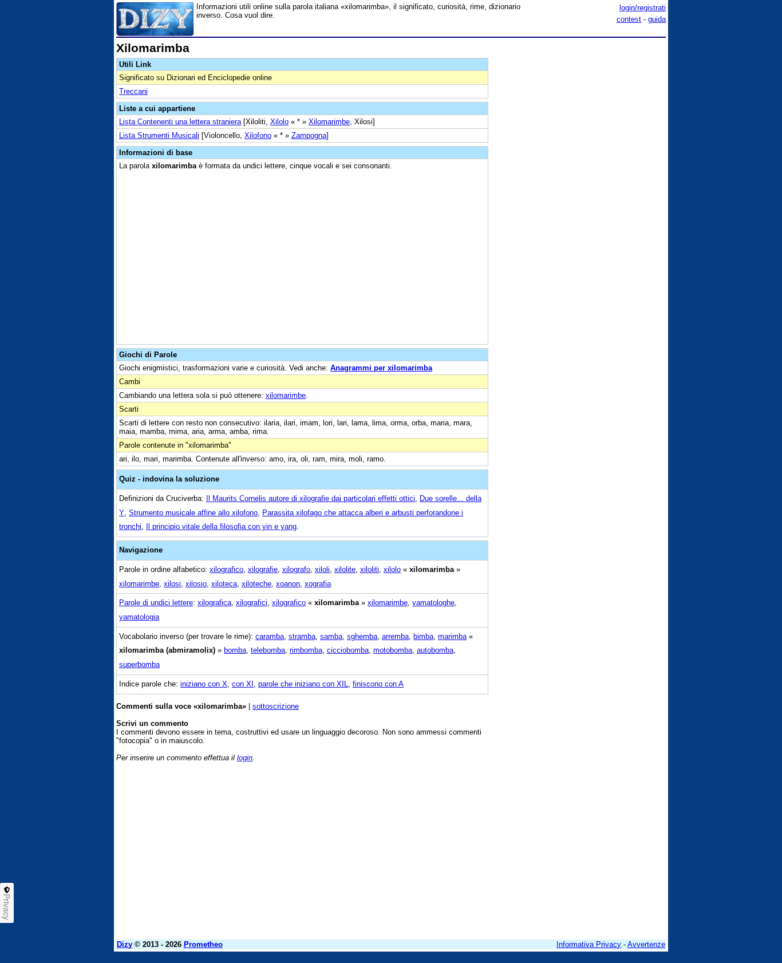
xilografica (214, 602)
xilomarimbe (286, 395)
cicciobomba (348, 650)
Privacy (7, 907)
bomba (235, 650)
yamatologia (139, 617)
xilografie (263, 569)
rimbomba (306, 650)
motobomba (392, 650)
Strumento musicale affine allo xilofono (193, 512)
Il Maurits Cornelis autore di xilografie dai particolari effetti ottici (310, 498)
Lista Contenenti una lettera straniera (180, 121)
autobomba (435, 650)
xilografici (251, 602)
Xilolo (279, 121)
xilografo (296, 569)
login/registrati (642, 7)
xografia (318, 583)
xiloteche (256, 583)
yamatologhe (433, 602)
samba (331, 636)
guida (657, 19)
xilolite (345, 569)
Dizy (124, 944)
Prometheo (203, 944)
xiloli (322, 569)
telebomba (268, 650)
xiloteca (224, 583)
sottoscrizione (275, 706)
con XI (243, 684)
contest (629, 19)
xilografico (226, 569)
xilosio (196, 583)
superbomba (139, 664)
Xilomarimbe (329, 121)
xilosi (172, 583)
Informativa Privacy (588, 944)
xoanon (288, 583)
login (244, 757)
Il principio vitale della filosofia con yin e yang (221, 526)
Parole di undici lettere (156, 602)
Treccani (133, 91)
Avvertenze (646, 944)
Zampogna (308, 135)
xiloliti (369, 569)
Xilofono (257, 135)
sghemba (362, 636)
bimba (423, 636)
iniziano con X (203, 684)
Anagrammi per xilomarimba (381, 368)
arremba (395, 636)
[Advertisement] (580, 213)
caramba (269, 636)
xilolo (392, 569)
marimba (452, 636)
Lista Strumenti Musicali (159, 135)
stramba (302, 636)
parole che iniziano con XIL (303, 684)
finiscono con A (378, 684)
